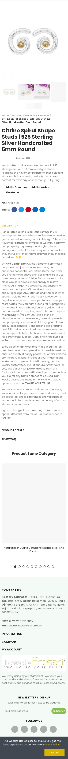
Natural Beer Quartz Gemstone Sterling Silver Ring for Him (34, 549)
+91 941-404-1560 (22, 620)
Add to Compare (16, 187)
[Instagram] (53, 729)
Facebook (14, 209)
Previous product (55, 119)
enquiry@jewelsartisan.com (25, 625)
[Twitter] (24, 729)
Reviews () (23, 158)
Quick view (57, 483)
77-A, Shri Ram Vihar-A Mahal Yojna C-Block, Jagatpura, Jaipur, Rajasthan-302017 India (33, 608)
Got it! (54, 752)
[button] (5, 41)
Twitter (21, 209)
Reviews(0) (9, 439)
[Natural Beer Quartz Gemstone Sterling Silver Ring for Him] (34, 503)
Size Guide (12, 192)
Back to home (59, 119)
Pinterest (28, 209)
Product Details (13, 430)
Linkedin (35, 209)
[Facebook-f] (14, 729)
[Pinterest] (43, 729)
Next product (63, 119)
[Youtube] (34, 729)
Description (10, 225)
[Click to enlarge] (7, 75)
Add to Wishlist (41, 187)
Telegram (42, 209)
